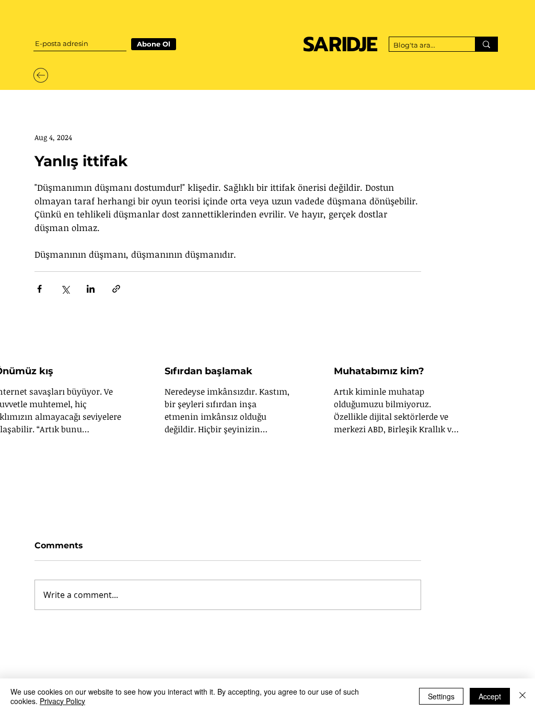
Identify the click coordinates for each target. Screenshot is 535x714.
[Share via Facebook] (39, 289)
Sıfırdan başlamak (208, 371)
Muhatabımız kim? (379, 371)
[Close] (522, 696)
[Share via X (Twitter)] (65, 289)
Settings (441, 696)
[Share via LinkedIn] (91, 289)
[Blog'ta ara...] (486, 44)
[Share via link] (116, 289)
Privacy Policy (62, 701)
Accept (490, 696)
